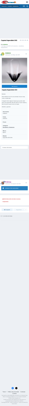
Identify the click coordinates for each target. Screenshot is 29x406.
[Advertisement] (14, 23)
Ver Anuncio (14, 86)
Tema (4, 391)
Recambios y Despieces (8, 127)
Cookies (14, 393)
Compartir (7, 209)
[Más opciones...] (26, 54)
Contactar (22, 391)
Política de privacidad (13, 391)
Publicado (12, 54)
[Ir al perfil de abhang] (2, 182)
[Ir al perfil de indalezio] (2, 53)
